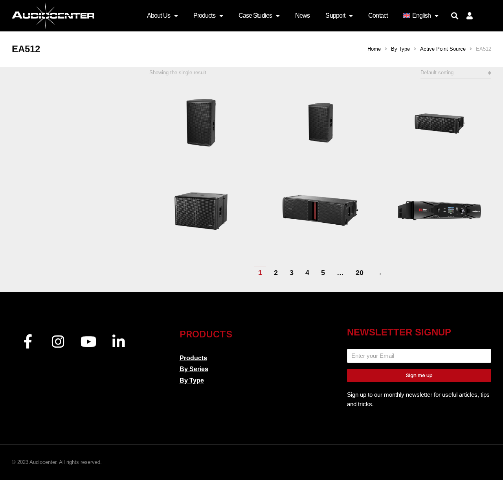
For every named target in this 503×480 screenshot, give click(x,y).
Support (335, 15)
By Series (194, 369)
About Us (158, 15)
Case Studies (255, 15)
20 (359, 273)
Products (204, 15)
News (302, 15)
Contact (377, 15)
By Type (192, 380)
